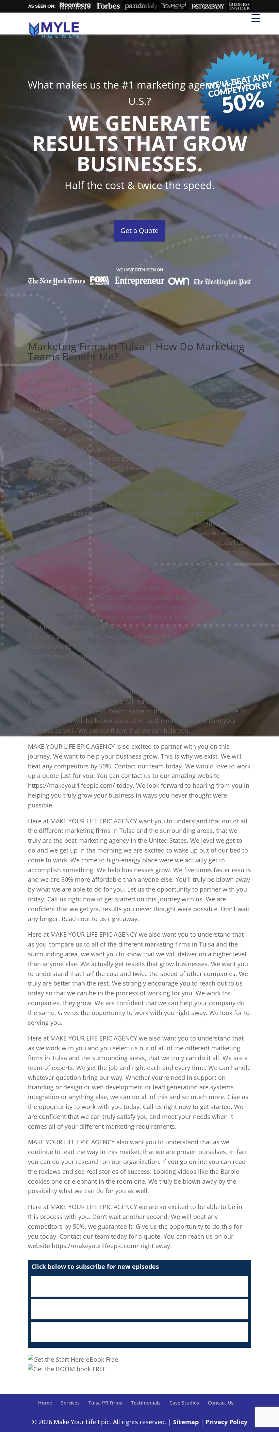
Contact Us (220, 1402)
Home (45, 1402)
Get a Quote (139, 230)
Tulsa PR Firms (105, 1402)
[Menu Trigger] (255, 17)
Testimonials (146, 1402)
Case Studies (184, 1402)
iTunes (139, 1286)
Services (70, 1402)
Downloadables (139, 1332)
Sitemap (186, 1422)
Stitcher (139, 1309)
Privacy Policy (226, 1422)
